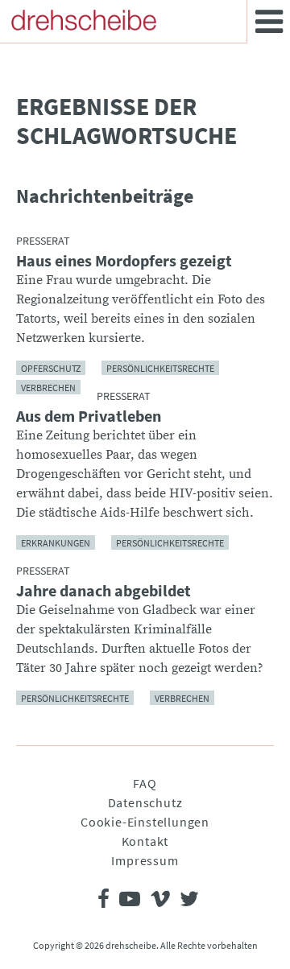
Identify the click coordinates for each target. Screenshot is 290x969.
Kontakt (145, 841)
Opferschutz (51, 367)
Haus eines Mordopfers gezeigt (124, 260)
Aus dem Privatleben (88, 416)
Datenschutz (145, 802)
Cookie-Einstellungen (145, 822)
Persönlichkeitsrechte (160, 367)
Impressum (144, 860)
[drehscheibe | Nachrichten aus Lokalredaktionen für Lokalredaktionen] (83, 20)
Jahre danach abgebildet (103, 590)
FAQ (144, 783)
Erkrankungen (55, 542)
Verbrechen (48, 387)
